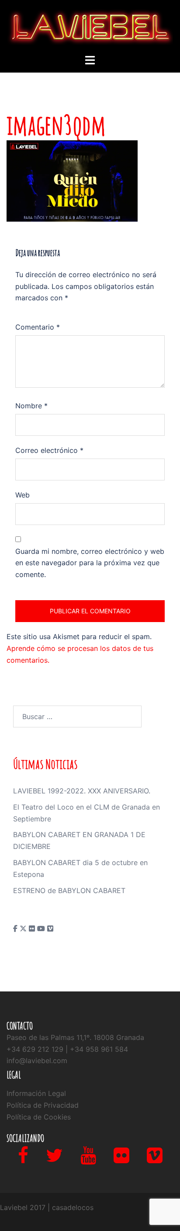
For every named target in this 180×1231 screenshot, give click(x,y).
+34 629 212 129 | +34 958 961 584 (67, 1049)
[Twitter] (54, 1159)
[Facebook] (23, 1159)
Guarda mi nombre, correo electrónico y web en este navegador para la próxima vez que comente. (89, 563)
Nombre (31, 405)
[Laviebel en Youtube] (42, 928)
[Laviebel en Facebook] (16, 928)
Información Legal (36, 1093)
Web (22, 494)
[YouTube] (88, 1159)
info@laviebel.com (37, 1060)
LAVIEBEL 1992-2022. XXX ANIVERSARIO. (81, 790)
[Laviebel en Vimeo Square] (50, 928)
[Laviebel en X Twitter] (24, 928)
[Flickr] (121, 1159)
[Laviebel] (90, 26)
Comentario (37, 327)
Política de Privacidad (43, 1105)
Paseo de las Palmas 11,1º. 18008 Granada (75, 1037)
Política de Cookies (39, 1117)
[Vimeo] (155, 1159)
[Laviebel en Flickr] (33, 928)
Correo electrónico (49, 450)
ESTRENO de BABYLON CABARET (69, 890)
